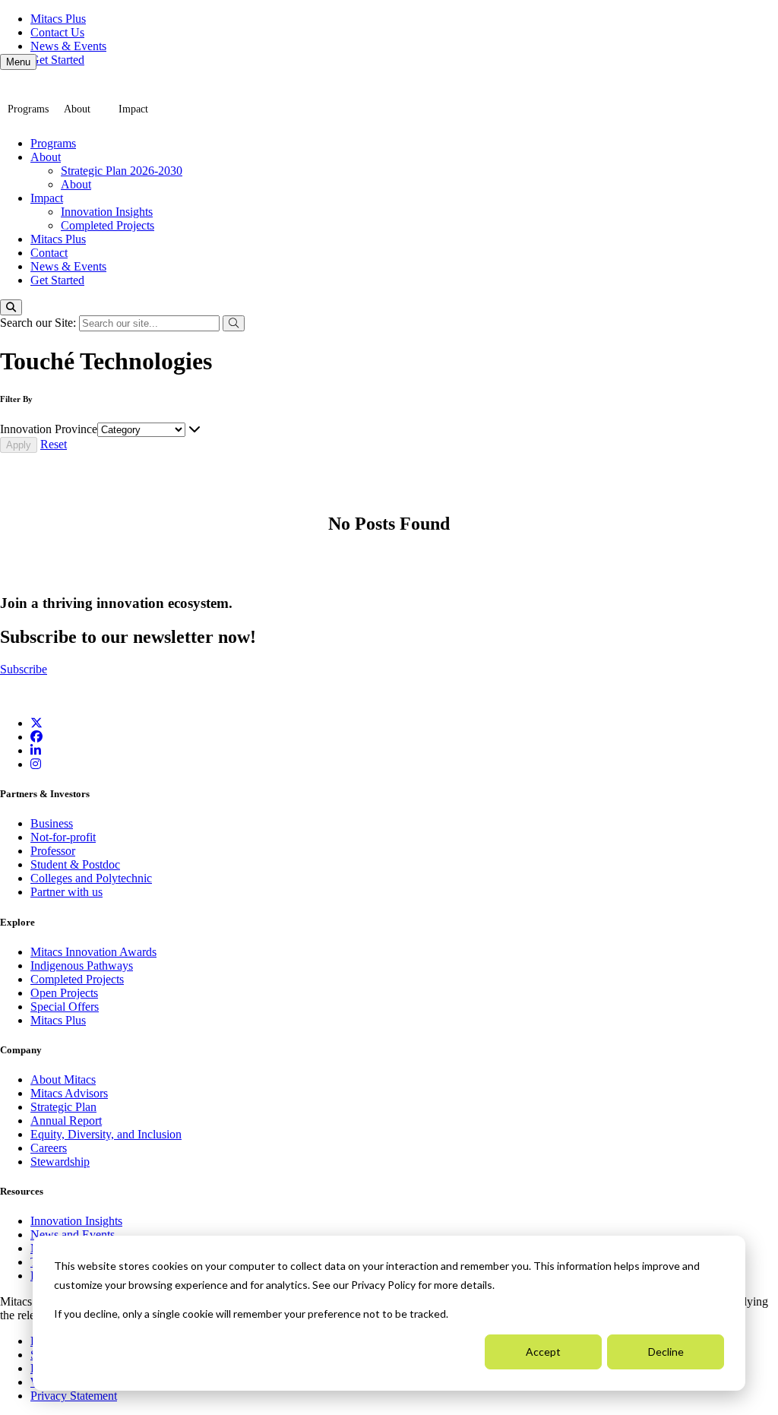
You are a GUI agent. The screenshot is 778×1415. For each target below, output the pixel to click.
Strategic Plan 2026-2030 (121, 170)
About (77, 109)
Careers (48, 1147)
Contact (49, 252)
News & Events (68, 46)
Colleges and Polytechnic (91, 878)
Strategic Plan (63, 1106)
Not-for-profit (63, 837)
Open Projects (64, 992)
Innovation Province (48, 429)
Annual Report (66, 1120)
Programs (28, 109)
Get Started (57, 59)
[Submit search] (234, 323)
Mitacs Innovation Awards (93, 951)
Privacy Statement (73, 1395)
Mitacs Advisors (69, 1093)
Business (51, 823)
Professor (52, 850)
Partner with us (66, 891)
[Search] (11, 307)
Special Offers (64, 1006)
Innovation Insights (107, 211)
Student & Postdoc (75, 864)
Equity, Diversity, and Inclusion (106, 1134)
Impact (133, 109)
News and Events (72, 1234)
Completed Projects (107, 225)
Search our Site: (39, 322)
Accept (543, 1351)
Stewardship (60, 1161)
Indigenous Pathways (81, 965)
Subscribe (23, 669)
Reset (53, 444)
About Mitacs (63, 1079)
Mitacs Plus (58, 18)
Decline (666, 1351)
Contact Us (57, 32)
